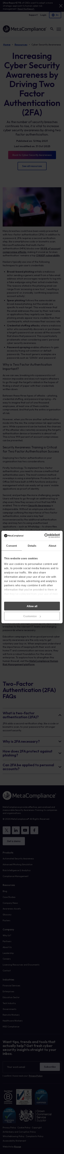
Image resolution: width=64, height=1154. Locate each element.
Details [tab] (32, 545)
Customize (30, 616)
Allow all (32, 605)
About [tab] (52, 545)
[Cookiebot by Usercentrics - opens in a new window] (45, 535)
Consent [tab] (11, 545)
